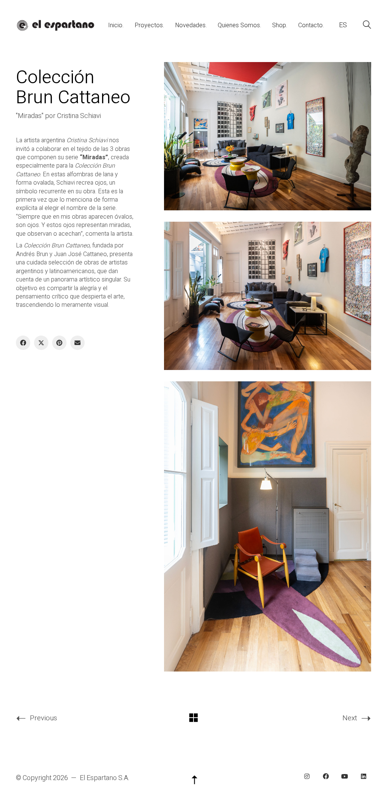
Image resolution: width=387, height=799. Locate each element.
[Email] (77, 343)
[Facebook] (23, 343)
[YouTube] (344, 776)
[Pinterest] (59, 343)
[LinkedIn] (363, 776)
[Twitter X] (41, 343)
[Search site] (367, 25)
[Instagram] (306, 776)
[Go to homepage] (55, 25)
